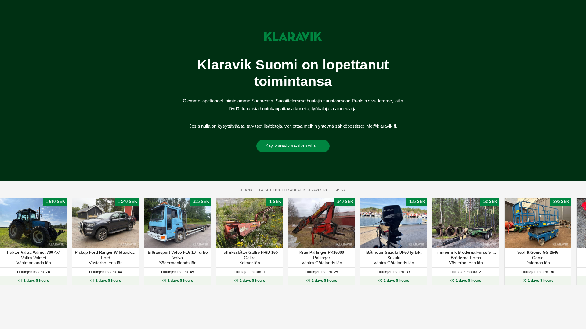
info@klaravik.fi (380, 126)
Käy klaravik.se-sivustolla (291, 146)
